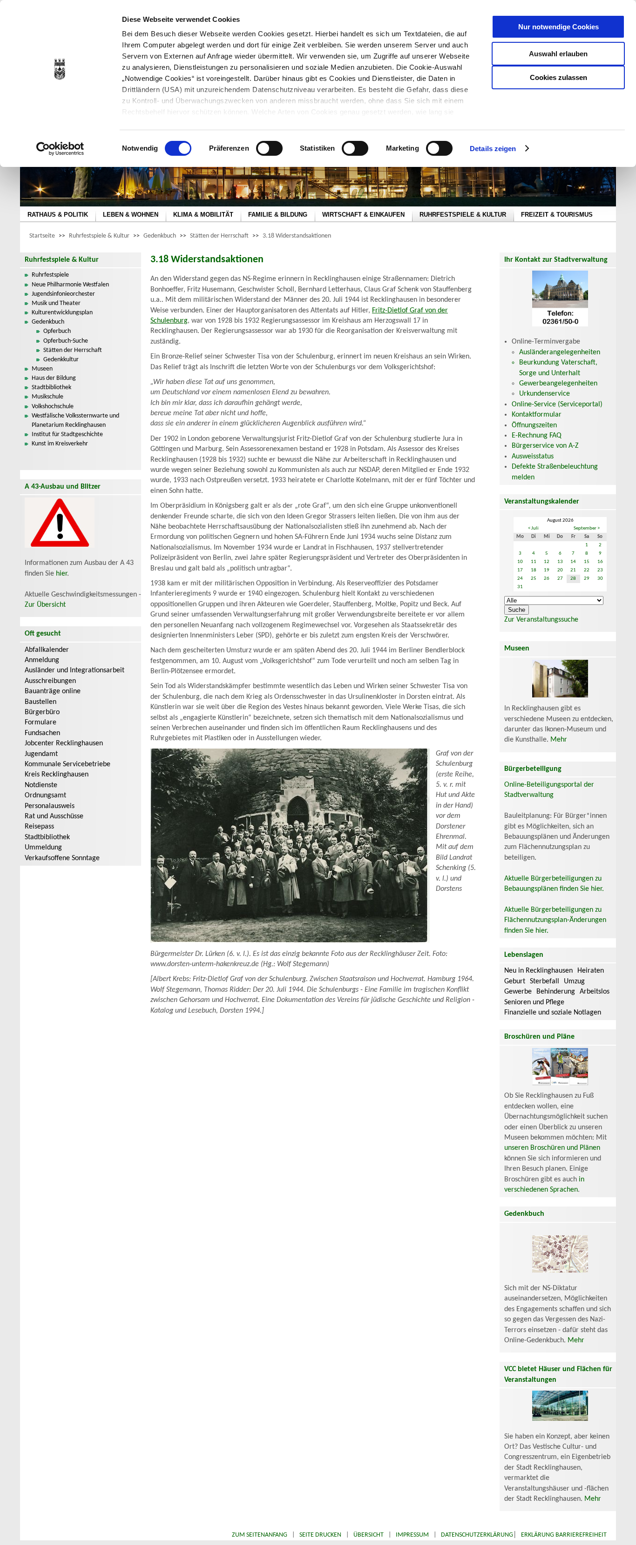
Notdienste (41, 785)
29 (586, 578)
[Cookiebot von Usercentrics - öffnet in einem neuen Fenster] (60, 149)
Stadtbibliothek (51, 387)
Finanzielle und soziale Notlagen (552, 1012)
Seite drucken (320, 1535)
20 (560, 570)
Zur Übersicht (45, 605)
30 (600, 578)
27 (560, 578)
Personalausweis (49, 806)
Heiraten (590, 971)
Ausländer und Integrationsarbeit (74, 670)
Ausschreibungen (50, 681)
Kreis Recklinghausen (56, 774)
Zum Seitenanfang (259, 1535)
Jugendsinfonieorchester (63, 294)
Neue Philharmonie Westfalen (70, 284)
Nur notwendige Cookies (558, 27)
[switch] (269, 148)
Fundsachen (42, 733)
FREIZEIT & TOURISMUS (557, 214)
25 (533, 578)
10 (520, 561)
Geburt (514, 981)
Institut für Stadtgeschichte (67, 434)
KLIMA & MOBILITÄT (203, 214)
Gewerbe (518, 991)
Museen (42, 368)
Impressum (412, 1535)
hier (61, 573)
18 (533, 570)
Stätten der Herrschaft (219, 235)
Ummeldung (43, 847)
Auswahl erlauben (558, 54)
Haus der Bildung (54, 378)
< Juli (533, 528)
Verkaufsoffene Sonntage (62, 858)
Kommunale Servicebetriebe (67, 764)
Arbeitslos (594, 991)
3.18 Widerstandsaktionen (297, 235)
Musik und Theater (56, 303)
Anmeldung (42, 660)
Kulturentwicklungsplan (62, 312)
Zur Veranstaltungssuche (541, 619)
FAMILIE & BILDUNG (277, 214)
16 (600, 561)
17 (520, 570)
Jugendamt (41, 754)
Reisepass (39, 826)
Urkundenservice (544, 394)
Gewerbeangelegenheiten (558, 383)
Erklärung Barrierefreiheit (564, 1535)
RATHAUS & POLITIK (57, 214)
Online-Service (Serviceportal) (557, 404)
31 (520, 587)
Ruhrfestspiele (50, 275)
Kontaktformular (537, 414)
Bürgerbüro (42, 712)
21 (573, 570)
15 (586, 561)
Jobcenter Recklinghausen (64, 743)
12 (546, 561)
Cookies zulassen (558, 77)
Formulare (40, 722)
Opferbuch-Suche (65, 341)
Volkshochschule (53, 406)
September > (587, 528)
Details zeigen (493, 149)
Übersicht (368, 1535)
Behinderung (555, 991)
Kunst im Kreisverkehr (60, 443)
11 (533, 561)
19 (546, 570)
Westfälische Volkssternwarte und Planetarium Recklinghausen (75, 420)
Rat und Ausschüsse (54, 816)
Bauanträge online (53, 691)
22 (586, 570)
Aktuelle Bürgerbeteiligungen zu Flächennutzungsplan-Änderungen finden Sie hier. (555, 920)
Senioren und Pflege (534, 1002)
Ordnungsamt (45, 795)
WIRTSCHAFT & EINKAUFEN (363, 214)
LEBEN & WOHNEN (130, 214)
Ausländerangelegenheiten (559, 352)
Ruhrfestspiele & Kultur (99, 235)
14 (573, 561)
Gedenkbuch (159, 235)
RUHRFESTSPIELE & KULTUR (462, 214)
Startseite (42, 235)
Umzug (574, 981)
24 (520, 578)
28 (573, 578)
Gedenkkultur (61, 359)
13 (560, 561)
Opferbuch (57, 331)
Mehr (558, 739)
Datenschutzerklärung (477, 1535)
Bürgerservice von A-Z (545, 446)
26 (546, 578)
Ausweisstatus (533, 456)
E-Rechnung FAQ (537, 435)
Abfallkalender (47, 650)
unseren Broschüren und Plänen (552, 1148)
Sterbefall (544, 981)
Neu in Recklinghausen (538, 971)
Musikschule (47, 396)
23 (600, 570)
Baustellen (40, 702)
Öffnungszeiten (534, 425)
